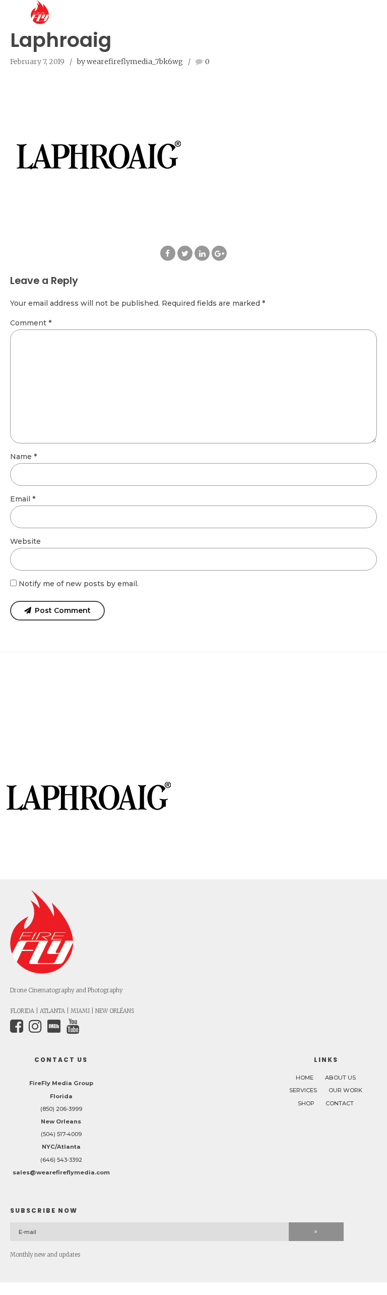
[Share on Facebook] (167, 253)
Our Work (345, 1090)
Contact (340, 1103)
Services (303, 1090)
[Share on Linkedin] (202, 253)
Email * (22, 498)
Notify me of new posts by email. (79, 583)
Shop (306, 1103)
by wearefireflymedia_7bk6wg (130, 61)
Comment (30, 322)
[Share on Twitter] (184, 253)
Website (25, 541)
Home (304, 1077)
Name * (23, 456)
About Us (340, 1077)
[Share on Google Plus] (219, 253)
